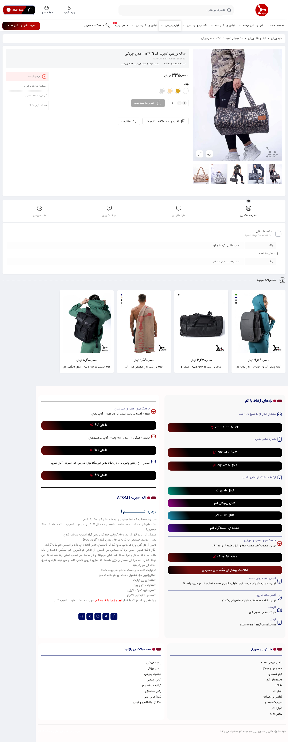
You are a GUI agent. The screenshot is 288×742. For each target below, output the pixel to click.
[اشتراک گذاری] (209, 154)
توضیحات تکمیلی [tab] (248, 215)
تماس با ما (276, 714)
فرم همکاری (275, 674)
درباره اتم (277, 708)
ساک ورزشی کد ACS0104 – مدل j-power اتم (201, 369)
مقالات (278, 685)
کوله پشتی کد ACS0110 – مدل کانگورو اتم (86, 367)
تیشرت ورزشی (152, 674)
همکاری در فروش (272, 668)
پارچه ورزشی (153, 662)
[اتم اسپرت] (261, 10)
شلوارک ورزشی (152, 696)
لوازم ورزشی (276, 38)
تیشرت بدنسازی (151, 685)
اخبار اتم (277, 691)
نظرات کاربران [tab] (179, 215)
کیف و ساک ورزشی (257, 38)
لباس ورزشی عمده (271, 662)
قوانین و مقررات (272, 696)
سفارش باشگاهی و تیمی (147, 702)
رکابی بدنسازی (152, 691)
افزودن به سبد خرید (144, 103)
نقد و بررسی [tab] (39, 215)
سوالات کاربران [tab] (109, 215)
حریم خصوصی (273, 702)
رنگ (186, 84)
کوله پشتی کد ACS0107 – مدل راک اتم (258, 367)
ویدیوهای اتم (274, 679)
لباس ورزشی (154, 668)
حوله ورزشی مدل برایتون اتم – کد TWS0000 (144, 369)
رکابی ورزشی (154, 679)
